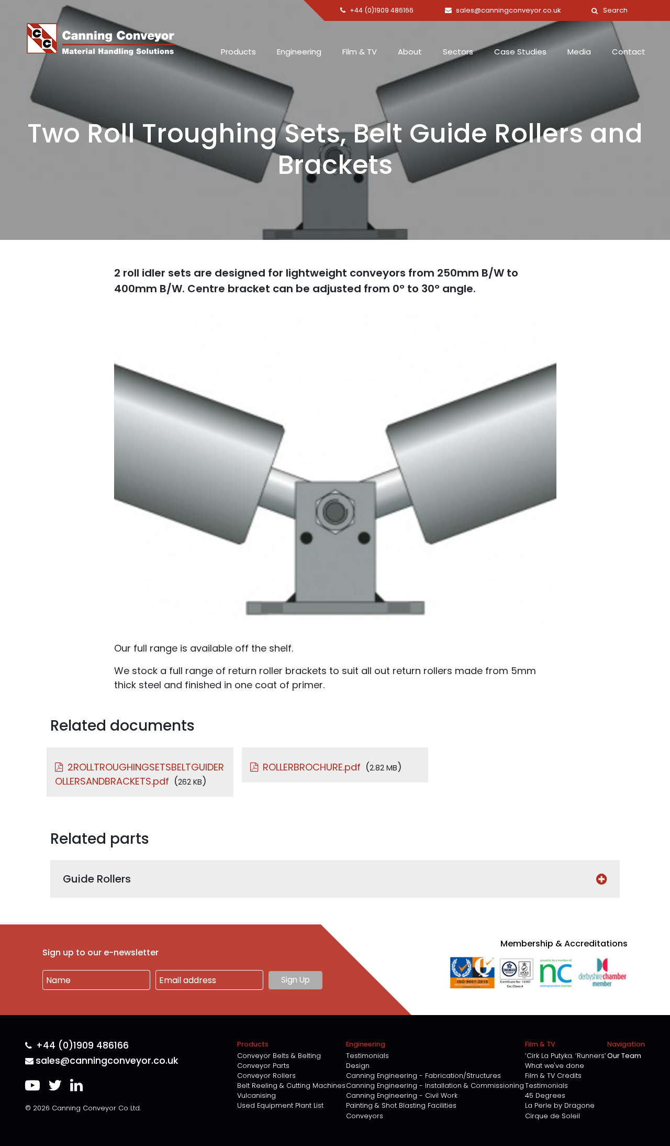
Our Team (624, 1055)
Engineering (299, 51)
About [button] (410, 51)
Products (238, 51)
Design (358, 1065)
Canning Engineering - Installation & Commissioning (435, 1085)
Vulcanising (256, 1095)
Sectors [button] (458, 51)
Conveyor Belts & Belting (279, 1055)
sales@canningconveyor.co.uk (107, 1060)
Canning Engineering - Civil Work (401, 1095)
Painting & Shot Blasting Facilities (401, 1105)
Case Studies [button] (520, 51)
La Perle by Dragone (560, 1105)
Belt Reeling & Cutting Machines (291, 1085)
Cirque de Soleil (552, 1115)
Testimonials (367, 1055)
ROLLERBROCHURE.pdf (312, 767)
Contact (628, 51)
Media (579, 51)
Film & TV (359, 51)
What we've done (554, 1065)
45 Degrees (545, 1095)
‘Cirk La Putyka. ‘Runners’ (565, 1055)
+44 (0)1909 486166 (82, 1045)
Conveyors (364, 1115)
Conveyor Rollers (266, 1075)
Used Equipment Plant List (280, 1105)
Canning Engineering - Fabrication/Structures (423, 1075)
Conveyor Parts (263, 1065)
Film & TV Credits (553, 1075)
